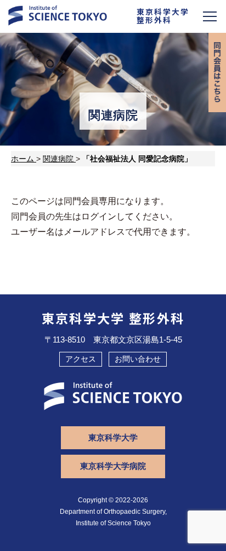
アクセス (80, 359)
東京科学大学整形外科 (163, 16)
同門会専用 (217, 72)
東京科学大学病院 (113, 466)
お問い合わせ (138, 359)
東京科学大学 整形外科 (113, 318)
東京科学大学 (113, 437)
